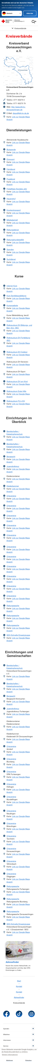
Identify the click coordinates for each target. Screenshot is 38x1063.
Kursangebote (12, 305)
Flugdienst (11, 179)
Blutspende (11, 149)
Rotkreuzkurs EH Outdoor (17, 352)
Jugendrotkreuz (13, 466)
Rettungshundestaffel (15, 239)
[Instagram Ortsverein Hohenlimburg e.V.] (31, 1014)
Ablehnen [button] (9, 1060)
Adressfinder (12, 961)
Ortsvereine (11, 495)
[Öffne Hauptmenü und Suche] (34, 21)
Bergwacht (11, 456)
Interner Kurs (12, 285)
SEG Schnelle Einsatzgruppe (18, 635)
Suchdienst (11, 259)
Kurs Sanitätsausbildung (16, 295)
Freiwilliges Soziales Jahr (17, 188)
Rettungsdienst (13, 229)
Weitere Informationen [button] (10, 1055)
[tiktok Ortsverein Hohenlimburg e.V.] (19, 1014)
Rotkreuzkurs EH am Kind (17, 381)
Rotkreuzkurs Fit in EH (16, 401)
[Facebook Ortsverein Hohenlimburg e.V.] (6, 1014)
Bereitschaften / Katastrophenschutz (14, 432)
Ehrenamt (10, 159)
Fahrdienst (11, 169)
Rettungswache (13, 605)
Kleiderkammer (13, 486)
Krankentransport (14, 210)
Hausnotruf (11, 198)
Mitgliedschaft (12, 220)
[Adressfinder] (19, 950)
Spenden (10, 249)
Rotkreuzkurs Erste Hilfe (16, 391)
